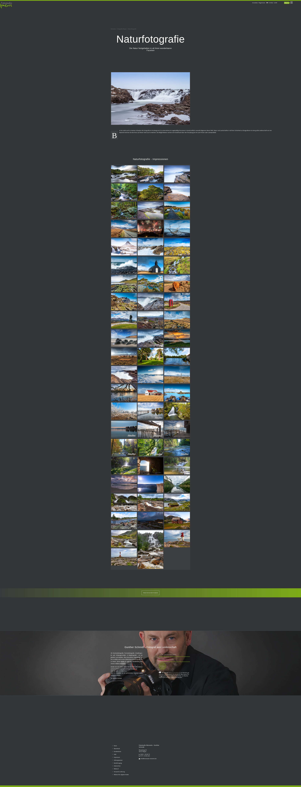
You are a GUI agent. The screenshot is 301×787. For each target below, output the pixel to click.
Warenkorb (117, 748)
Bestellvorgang (118, 763)
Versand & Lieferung (119, 771)
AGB (115, 754)
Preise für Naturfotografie (150, 593)
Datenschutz (117, 766)
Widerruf (116, 769)
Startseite (113, 29)
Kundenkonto (117, 751)
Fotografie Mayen (122, 29)
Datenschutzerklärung (174, 672)
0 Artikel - (272, 3)
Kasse (115, 745)
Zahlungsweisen (118, 760)
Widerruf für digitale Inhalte (121, 774)
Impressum (117, 757)
